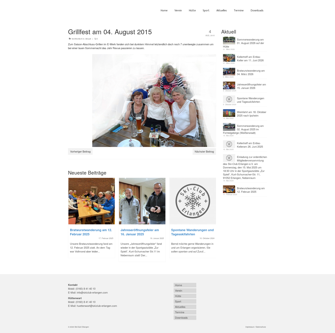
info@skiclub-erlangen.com (92, 292)
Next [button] (213, 221)
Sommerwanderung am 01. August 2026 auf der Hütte (243, 43)
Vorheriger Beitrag (80, 151)
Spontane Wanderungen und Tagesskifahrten (250, 99)
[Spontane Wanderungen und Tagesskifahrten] (192, 201)
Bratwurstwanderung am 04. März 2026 (251, 72)
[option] (91, 220)
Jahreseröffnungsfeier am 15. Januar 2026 (251, 86)
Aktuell (88, 38)
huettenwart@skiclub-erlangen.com (97, 305)
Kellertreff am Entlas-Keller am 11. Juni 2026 (250, 58)
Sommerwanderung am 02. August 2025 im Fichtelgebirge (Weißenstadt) (243, 129)
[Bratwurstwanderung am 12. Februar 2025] (91, 201)
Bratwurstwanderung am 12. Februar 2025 (251, 189)
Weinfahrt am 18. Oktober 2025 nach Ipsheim (251, 113)
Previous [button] (71, 221)
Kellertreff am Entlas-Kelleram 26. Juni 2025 (250, 144)
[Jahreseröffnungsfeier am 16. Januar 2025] (142, 201)
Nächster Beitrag (204, 151)
